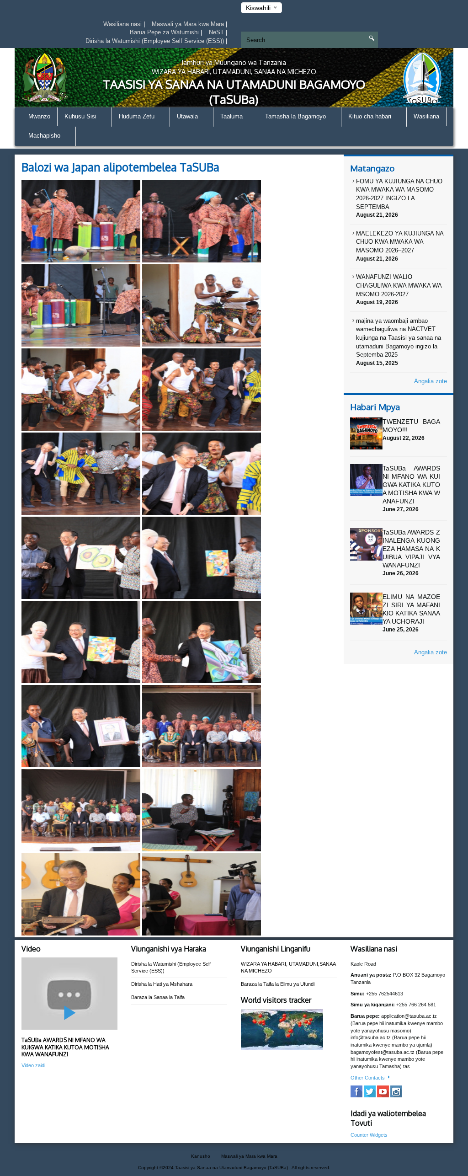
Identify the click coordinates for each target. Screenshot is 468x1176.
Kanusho (200, 1156)
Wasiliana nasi (123, 24)
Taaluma (232, 116)
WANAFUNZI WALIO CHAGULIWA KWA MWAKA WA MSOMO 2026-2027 (398, 285)
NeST (217, 32)
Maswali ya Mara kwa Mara (189, 24)
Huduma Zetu (137, 116)
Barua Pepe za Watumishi (165, 32)
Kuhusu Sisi (81, 116)
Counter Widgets (369, 1135)
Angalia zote (430, 381)
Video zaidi (33, 1065)
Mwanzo (39, 116)
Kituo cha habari (370, 116)
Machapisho (45, 135)
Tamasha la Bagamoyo (296, 116)
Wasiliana (426, 116)
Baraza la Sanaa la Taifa (158, 997)
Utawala (188, 116)
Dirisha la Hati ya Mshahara (161, 984)
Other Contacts (368, 1077)
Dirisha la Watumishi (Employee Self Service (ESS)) (155, 40)
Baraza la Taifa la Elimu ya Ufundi (277, 984)
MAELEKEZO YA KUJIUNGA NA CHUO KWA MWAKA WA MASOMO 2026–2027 (399, 242)
